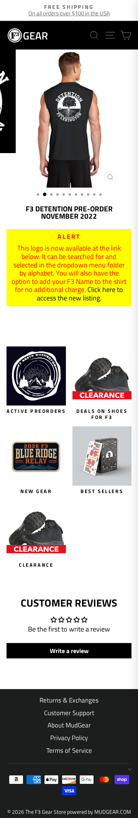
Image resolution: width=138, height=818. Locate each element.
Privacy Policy (69, 738)
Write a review (69, 650)
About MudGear (69, 725)
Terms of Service (69, 750)
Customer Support (69, 713)
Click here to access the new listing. (80, 293)
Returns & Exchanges (69, 700)
